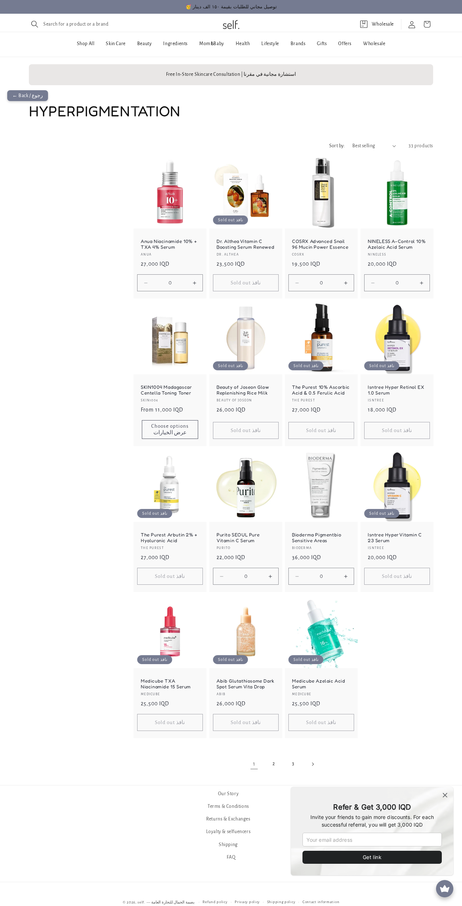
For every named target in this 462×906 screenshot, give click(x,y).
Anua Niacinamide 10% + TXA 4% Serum (169, 244)
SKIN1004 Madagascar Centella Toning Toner (166, 390)
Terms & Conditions (228, 806)
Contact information (320, 902)
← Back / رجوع (27, 95)
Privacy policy (247, 902)
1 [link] (254, 764)
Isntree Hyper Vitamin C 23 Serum (395, 538)
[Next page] (313, 764)
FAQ (231, 857)
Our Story (228, 793)
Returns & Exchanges (228, 819)
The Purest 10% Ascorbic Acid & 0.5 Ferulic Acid (321, 390)
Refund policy (214, 902)
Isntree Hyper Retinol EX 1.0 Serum (396, 390)
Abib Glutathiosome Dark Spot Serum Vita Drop (245, 683)
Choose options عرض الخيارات (170, 429)
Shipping (228, 844)
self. (141, 902)
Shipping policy (281, 902)
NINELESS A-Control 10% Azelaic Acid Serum (397, 244)
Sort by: (337, 145)
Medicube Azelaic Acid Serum (318, 683)
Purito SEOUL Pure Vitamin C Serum (238, 538)
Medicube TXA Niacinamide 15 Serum (166, 683)
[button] (69, 24)
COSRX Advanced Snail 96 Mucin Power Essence (320, 244)
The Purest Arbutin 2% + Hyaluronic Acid (169, 538)
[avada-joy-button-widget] (444, 888)
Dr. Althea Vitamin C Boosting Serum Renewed (245, 244)
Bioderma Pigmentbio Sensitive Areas (316, 538)
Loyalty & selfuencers (228, 832)
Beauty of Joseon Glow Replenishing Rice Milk (243, 390)
